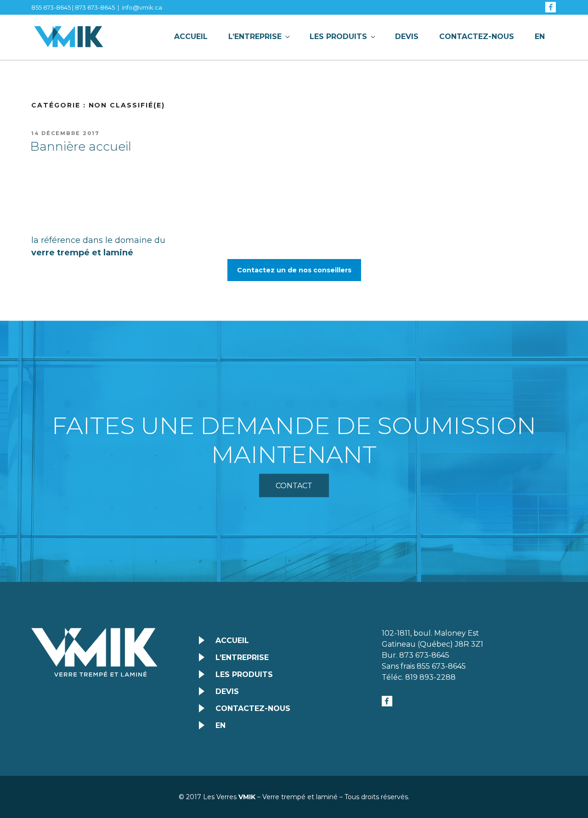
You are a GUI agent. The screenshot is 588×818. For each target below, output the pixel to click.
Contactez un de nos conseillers (294, 270)
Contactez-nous (476, 36)
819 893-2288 (430, 677)
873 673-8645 (95, 7)
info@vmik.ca (142, 7)
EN (540, 36)
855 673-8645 (51, 7)
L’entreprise (255, 36)
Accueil (191, 36)
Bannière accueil (80, 146)
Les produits (338, 36)
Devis (406, 36)
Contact (294, 485)
